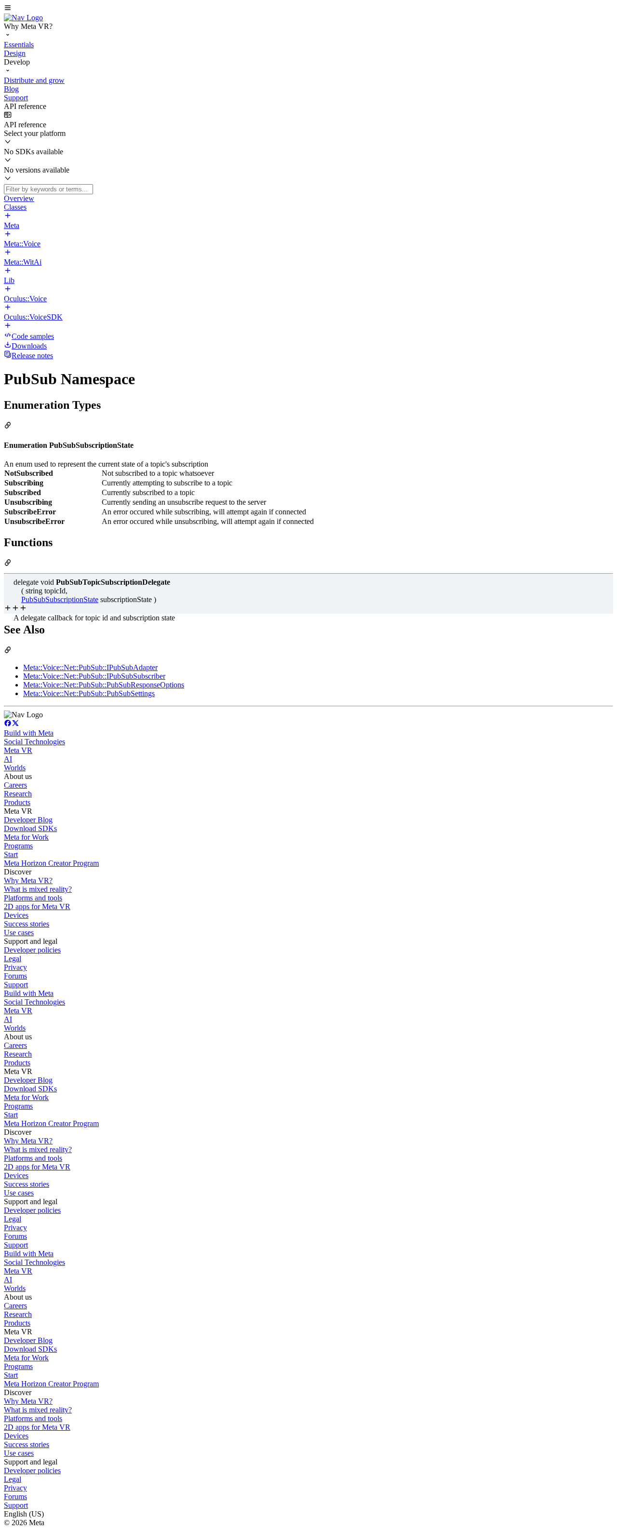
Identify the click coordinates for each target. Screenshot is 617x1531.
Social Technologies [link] (34, 742)
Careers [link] (15, 785)
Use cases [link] (19, 932)
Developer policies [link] (32, 950)
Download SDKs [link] (30, 828)
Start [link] (11, 854)
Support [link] (16, 984)
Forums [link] (15, 976)
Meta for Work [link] (26, 837)
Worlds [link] (15, 768)
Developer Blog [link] (28, 820)
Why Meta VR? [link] (28, 880)
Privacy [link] (15, 967)
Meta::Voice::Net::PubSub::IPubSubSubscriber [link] (94, 676)
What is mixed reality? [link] (38, 889)
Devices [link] (16, 915)
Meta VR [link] (18, 750)
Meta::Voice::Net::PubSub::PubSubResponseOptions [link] (103, 685)
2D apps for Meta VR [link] (37, 906)
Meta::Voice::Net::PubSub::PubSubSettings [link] (89, 693)
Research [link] (18, 794)
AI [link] (8, 759)
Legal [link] (12, 958)
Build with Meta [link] (29, 733)
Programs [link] (18, 846)
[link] (23, 17)
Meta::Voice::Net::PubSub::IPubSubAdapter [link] (90, 667)
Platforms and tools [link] (33, 898)
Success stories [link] (26, 924)
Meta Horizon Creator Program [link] (51, 863)
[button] (308, 8)
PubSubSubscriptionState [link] (59, 599)
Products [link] (17, 802)
